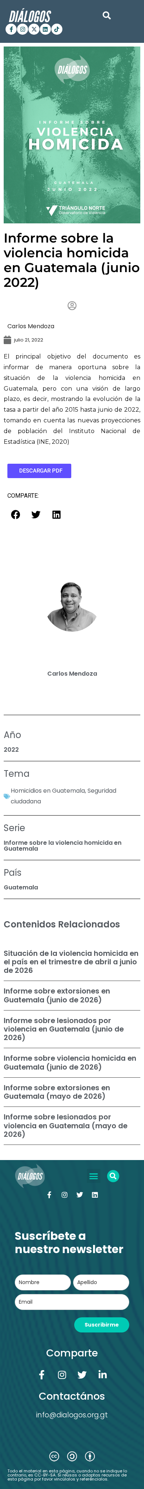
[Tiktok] (56, 29)
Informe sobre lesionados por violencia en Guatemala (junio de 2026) (64, 1029)
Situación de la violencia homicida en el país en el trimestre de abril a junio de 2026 (71, 961)
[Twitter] (79, 1194)
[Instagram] (22, 29)
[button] (106, 15)
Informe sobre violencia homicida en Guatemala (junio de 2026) (70, 1062)
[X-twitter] (34, 29)
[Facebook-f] (11, 29)
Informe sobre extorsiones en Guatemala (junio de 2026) (57, 995)
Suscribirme (102, 1324)
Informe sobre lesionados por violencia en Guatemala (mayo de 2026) (65, 1125)
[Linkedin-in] (102, 1374)
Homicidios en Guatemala (48, 790)
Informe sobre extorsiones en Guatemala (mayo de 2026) (57, 1092)
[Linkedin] (45, 29)
